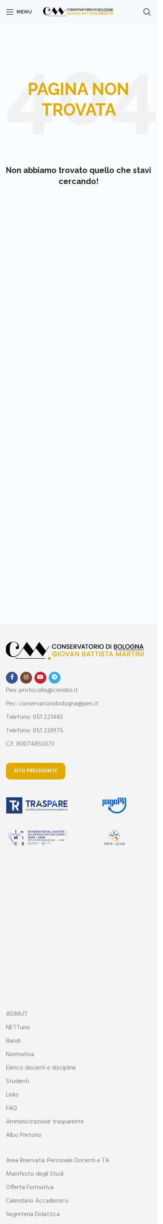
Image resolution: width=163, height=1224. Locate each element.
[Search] (147, 12)
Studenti (17, 1081)
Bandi (13, 1041)
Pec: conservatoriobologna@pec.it (52, 704)
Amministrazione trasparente (45, 1122)
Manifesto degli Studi (35, 1174)
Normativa (20, 1054)
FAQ (11, 1108)
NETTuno (18, 1028)
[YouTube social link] (40, 678)
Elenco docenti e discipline (41, 1068)
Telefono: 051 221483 (34, 717)
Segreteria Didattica (33, 1214)
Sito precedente (35, 771)
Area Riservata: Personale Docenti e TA (57, 1161)
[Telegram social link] (55, 678)
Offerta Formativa (29, 1187)
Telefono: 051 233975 (34, 731)
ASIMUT (17, 1014)
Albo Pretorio (24, 1135)
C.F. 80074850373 (30, 744)
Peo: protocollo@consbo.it (42, 690)
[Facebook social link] (12, 678)
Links (12, 1095)
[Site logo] (78, 12)
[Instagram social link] (26, 678)
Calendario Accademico (37, 1201)
